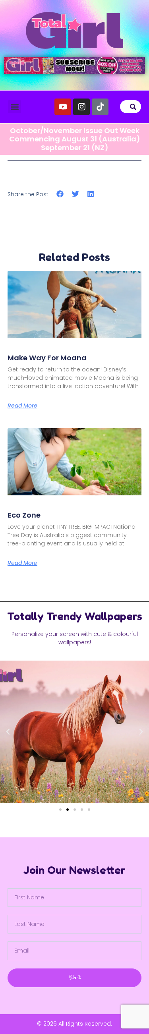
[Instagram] (81, 107)
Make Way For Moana (47, 358)
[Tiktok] (100, 107)
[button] (14, 106)
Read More (22, 405)
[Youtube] (62, 107)
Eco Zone (24, 515)
